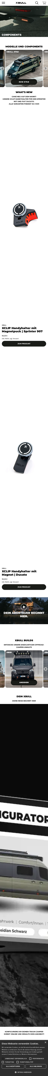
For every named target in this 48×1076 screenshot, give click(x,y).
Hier (37, 104)
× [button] (45, 1042)
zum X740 (24, 82)
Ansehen (24, 682)
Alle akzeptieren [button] (13, 1066)
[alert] (24, 1058)
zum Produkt (24, 344)
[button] (5, 3)
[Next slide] (45, 68)
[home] (21, 3)
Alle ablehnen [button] (36, 1066)
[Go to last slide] (2, 68)
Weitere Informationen (29, 1054)
